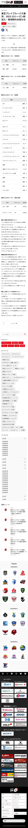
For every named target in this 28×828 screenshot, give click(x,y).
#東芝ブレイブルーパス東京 (8, 26)
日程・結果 (17, 794)
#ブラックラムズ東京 (7, 386)
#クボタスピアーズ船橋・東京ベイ (10, 362)
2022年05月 (5, 484)
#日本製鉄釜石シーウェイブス (9, 418)
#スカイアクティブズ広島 (8, 406)
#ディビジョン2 (16, 354)
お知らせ (15, 343)
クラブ (3, 23)
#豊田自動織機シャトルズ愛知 (9, 401)
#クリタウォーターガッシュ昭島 (10, 412)
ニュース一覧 (14, 323)
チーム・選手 (4, 801)
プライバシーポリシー (6, 813)
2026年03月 (5, 451)
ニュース (6, 6)
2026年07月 (5, 443)
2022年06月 (5, 482)
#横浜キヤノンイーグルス (8, 383)
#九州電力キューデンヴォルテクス (10, 392)
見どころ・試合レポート (7, 804)
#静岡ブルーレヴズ (19, 368)
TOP (2, 6)
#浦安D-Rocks (5, 359)
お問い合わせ (4, 816)
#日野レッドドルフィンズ (8, 421)
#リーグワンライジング (17, 357)
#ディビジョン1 (11, 23)
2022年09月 (5, 477)
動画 (3, 807)
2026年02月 (5, 453)
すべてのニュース (6, 343)
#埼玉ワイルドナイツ (7, 368)
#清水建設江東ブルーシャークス (10, 398)
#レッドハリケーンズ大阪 (8, 409)
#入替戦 (23, 430)
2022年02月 (5, 490)
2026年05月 (5, 447)
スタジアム (17, 807)
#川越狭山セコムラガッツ (8, 389)
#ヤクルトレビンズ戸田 (7, 427)
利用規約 (16, 813)
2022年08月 (5, 479)
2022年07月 (5, 481)
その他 (22, 346)
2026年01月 (5, 455)
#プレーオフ (5, 430)
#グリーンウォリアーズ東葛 (8, 395)
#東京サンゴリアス (6, 371)
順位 (3, 797)
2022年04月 (5, 486)
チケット (20, 2)
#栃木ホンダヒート (6, 377)
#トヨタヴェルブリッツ (19, 377)
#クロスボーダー (14, 430)
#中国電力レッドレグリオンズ (9, 415)
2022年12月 (5, 471)
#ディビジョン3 (6, 357)
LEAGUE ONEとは (5, 810)
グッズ (16, 346)
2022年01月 (5, 492)
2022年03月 (5, 488)
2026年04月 (5, 449)
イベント (11, 346)
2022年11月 (5, 473)
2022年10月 (5, 475)
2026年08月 (5, 441)
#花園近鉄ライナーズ (7, 404)
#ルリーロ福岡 (19, 427)
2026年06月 (5, 445)
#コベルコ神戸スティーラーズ (9, 365)
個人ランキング (18, 797)
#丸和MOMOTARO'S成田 (8, 424)
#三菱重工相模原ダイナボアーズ (9, 380)
